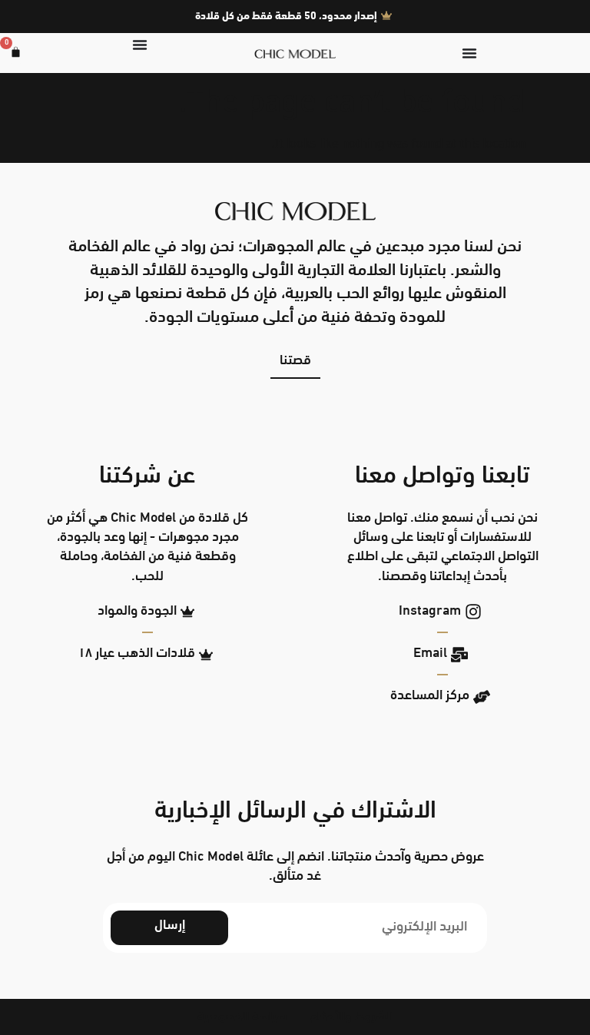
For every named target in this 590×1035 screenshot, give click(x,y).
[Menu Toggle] (469, 53)
